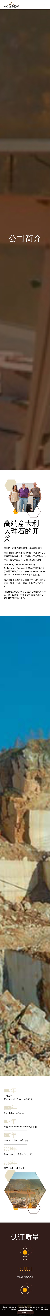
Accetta (25, 1312)
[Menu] (41, 4)
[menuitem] (40, 4)
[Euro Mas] (21, 4)
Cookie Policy (43, 1309)
